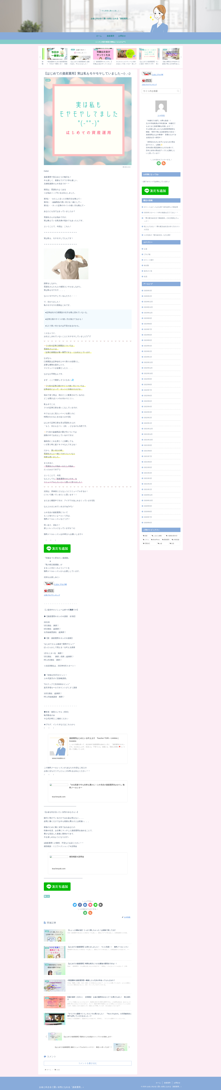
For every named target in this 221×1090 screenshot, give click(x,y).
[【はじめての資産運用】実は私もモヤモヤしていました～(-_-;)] (85, 905)
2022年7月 (148, 390)
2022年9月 (148, 379)
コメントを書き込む (87, 1063)
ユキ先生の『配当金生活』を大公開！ (157, 235)
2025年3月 (148, 290)
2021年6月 (148, 462)
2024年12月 (148, 302)
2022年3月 (148, 412)
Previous (40, 57)
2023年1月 (148, 357)
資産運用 (167, 1083)
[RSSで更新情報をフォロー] (90, 913)
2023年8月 (148, 324)
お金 (47, 896)
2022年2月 (148, 418)
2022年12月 (148, 362)
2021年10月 (148, 440)
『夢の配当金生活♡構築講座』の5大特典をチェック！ (161, 219)
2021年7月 (148, 456)
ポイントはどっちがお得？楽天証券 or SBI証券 (161, 207)
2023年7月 (148, 329)
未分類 (146, 265)
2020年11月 (148, 495)
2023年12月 (148, 307)
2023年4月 (148, 346)
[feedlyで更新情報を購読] (85, 913)
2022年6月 (148, 395)
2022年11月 (148, 368)
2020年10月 (148, 500)
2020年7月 (148, 517)
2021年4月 (148, 473)
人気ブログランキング (52, 595)
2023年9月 (148, 318)
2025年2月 (148, 296)
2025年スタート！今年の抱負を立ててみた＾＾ (161, 212)
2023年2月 (148, 351)
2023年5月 (148, 340)
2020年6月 (148, 523)
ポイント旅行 (149, 260)
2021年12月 (148, 429)
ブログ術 (147, 254)
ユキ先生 (161, 116)
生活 (145, 276)
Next (181, 57)
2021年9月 (148, 445)
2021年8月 (148, 451)
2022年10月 (148, 373)
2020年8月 (148, 511)
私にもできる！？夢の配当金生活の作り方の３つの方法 (161, 228)
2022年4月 (148, 406)
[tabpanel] (53, 56)
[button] (101, 905)
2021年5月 (148, 467)
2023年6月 (148, 335)
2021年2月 (148, 484)
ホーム (158, 1083)
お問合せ (177, 1083)
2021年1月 (148, 489)
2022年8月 (148, 384)
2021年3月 (148, 478)
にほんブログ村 (60, 584)
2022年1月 (148, 423)
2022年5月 (148, 401)
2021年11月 (148, 434)
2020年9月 (148, 506)
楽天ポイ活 (148, 271)
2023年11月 (148, 313)
